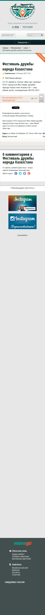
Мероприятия (16, 48)
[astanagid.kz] (22, 544)
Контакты (16, 572)
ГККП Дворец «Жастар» (13, 78)
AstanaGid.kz (22, 235)
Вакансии (16, 570)
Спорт (26, 48)
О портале (16, 574)
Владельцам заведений (21, 558)
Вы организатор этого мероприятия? (12, 98)
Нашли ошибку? (18, 554)
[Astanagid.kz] (22, 12)
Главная (5, 48)
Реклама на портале (20, 567)
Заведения (22, 42)
